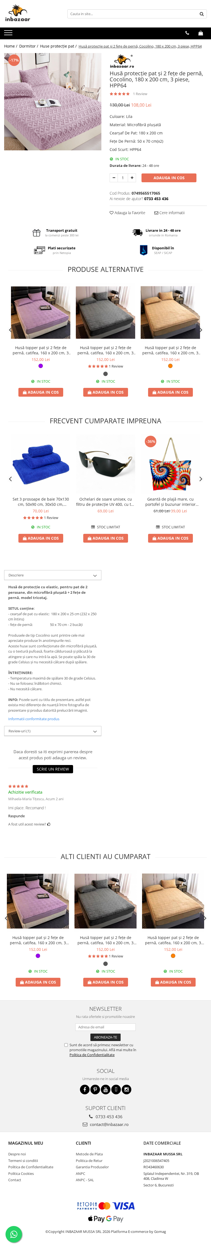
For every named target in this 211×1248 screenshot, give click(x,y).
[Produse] (9, 34)
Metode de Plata (89, 1154)
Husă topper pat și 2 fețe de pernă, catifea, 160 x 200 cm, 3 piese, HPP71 (170, 350)
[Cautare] (202, 13)
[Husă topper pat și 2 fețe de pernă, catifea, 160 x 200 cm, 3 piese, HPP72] (40, 312)
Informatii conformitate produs (33, 718)
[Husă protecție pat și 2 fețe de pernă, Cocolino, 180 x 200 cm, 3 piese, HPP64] (52, 101)
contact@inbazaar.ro (109, 1124)
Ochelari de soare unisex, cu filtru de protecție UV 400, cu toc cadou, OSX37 (105, 501)
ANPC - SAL (85, 1179)
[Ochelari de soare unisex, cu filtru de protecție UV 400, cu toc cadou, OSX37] (105, 464)
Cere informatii (171, 212)
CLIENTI (83, 1143)
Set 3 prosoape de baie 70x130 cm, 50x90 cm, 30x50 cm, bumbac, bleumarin (41, 501)
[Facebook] (85, 1089)
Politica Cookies (21, 1173)
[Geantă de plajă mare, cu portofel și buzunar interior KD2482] (170, 464)
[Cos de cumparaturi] (201, 32)
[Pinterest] (95, 1089)
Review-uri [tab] (19, 730)
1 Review (140, 93)
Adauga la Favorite (129, 212)
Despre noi (17, 1154)
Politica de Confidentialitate (92, 1054)
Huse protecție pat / (59, 46)
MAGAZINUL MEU (25, 1143)
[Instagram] (126, 1089)
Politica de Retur (89, 1160)
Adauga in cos (169, 177)
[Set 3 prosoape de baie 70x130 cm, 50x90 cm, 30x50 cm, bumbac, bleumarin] (40, 464)
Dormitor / (29, 46)
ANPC (80, 1173)
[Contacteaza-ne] (187, 32)
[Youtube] (105, 1089)
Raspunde (16, 815)
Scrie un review (53, 769)
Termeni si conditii (23, 1160)
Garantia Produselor (92, 1166)
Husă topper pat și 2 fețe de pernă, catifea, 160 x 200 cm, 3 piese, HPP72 (41, 350)
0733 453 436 (109, 1116)
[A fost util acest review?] (49, 824)
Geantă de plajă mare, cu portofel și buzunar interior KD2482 (170, 501)
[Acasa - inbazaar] (31, 13)
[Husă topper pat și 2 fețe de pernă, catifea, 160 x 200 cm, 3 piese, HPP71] (170, 312)
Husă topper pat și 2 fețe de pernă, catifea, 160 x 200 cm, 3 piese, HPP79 (105, 350)
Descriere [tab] (16, 575)
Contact (14, 1179)
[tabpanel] (52, 101)
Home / (11, 46)
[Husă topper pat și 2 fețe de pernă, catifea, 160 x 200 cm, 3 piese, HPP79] (105, 312)
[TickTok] (116, 1089)
